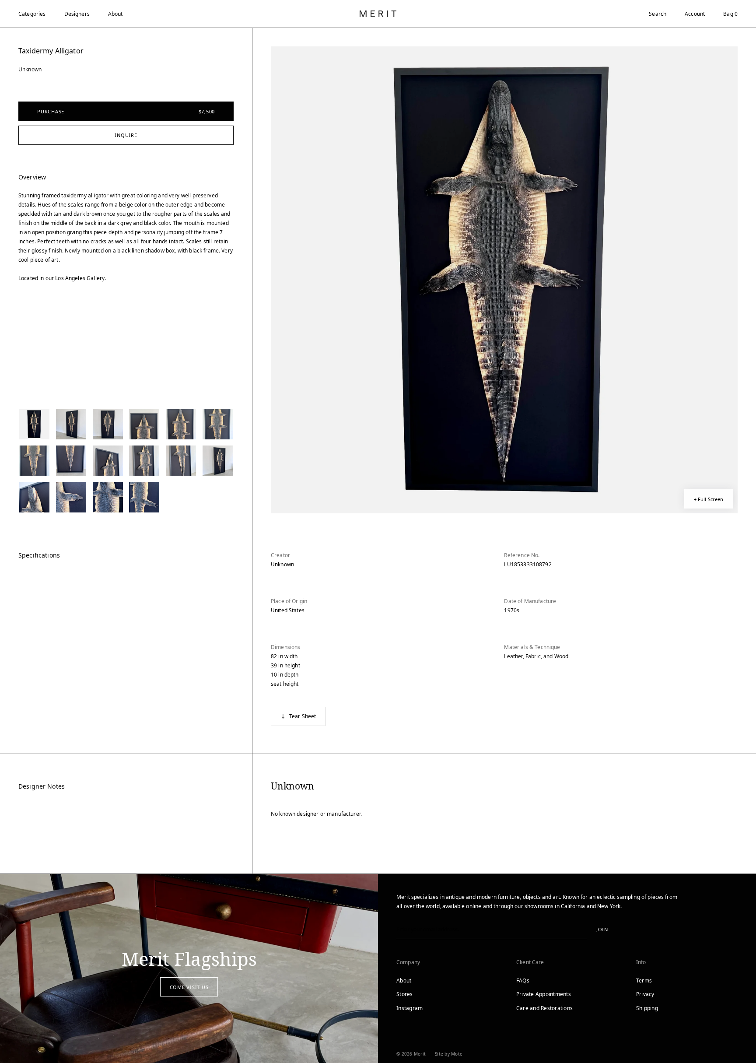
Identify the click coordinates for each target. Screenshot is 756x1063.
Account (695, 14)
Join (602, 929)
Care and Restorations (544, 1008)
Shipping (647, 1008)
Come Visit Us (189, 987)
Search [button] (657, 14)
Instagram (409, 1008)
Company (408, 962)
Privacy (645, 994)
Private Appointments (543, 994)
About (115, 14)
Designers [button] (77, 14)
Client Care (530, 962)
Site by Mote (448, 1054)
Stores (404, 994)
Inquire (126, 135)
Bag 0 (730, 14)
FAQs (522, 980)
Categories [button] (32, 14)
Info (641, 962)
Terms (644, 980)
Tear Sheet (302, 716)
